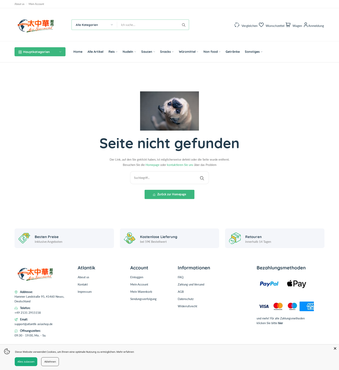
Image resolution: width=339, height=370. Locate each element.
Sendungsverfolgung (143, 299)
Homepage (152, 164)
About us (20, 3)
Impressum (85, 291)
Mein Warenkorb (141, 291)
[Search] (184, 25)
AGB (181, 291)
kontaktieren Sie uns (180, 164)
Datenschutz (186, 299)
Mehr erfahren (125, 352)
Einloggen (136, 277)
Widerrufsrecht (187, 306)
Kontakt (83, 284)
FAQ (180, 277)
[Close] (335, 348)
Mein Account (36, 3)
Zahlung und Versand (191, 284)
